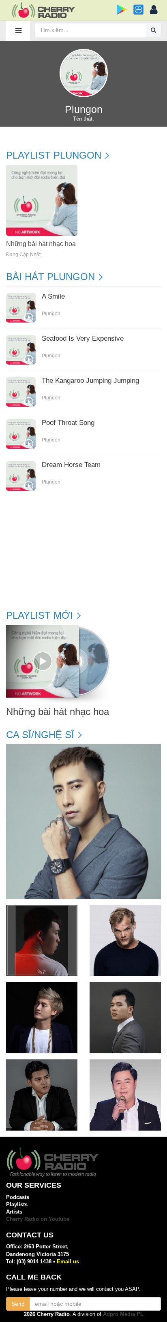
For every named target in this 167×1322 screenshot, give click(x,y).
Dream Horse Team (71, 465)
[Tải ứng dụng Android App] (122, 9)
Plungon (51, 313)
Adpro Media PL (123, 1314)
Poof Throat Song (68, 423)
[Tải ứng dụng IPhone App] (138, 9)
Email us (68, 1261)
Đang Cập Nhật (23, 254)
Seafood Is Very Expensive (83, 338)
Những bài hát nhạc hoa (41, 243)
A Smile (53, 296)
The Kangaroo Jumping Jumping (90, 380)
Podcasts (17, 1197)
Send (18, 1304)
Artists (14, 1212)
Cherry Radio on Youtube (37, 1219)
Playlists (17, 1204)
